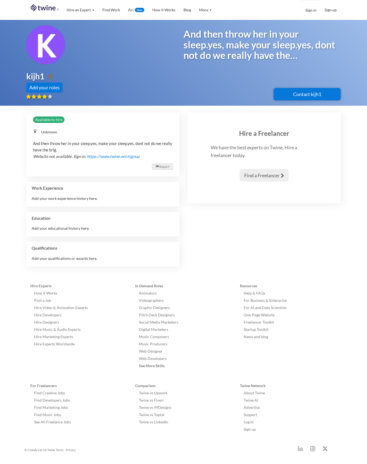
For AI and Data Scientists (265, 307)
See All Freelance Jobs (52, 422)
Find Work (111, 10)
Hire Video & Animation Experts (61, 307)
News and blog (256, 336)
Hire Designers (46, 322)
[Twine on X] (325, 450)
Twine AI (251, 400)
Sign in (310, 10)
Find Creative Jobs (49, 393)
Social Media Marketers (158, 322)
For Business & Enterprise (265, 300)
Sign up (331, 10)
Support (250, 414)
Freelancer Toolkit (259, 322)
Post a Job (42, 300)
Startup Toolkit (256, 329)
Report (162, 167)
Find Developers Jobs (52, 400)
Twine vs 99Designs (155, 407)
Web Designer (151, 351)
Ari (135, 10)
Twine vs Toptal (151, 414)
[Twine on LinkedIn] (300, 450)
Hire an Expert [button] (79, 10)
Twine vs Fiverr (151, 400)
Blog (187, 10)
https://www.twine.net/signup (113, 156)
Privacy (71, 450)
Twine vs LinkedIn (153, 422)
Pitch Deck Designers (157, 315)
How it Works (163, 10)
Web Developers (153, 358)
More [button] (203, 10)
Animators (148, 293)
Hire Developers (48, 315)
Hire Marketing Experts (53, 336)
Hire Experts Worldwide (54, 344)
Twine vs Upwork (153, 393)
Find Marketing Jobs (51, 407)
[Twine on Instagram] (312, 450)
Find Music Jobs (47, 414)
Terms (60, 450)
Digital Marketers (153, 329)
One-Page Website (259, 315)
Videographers (151, 300)
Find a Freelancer (264, 175)
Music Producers (153, 344)
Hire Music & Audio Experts (57, 329)
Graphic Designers (154, 307)
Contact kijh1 (307, 94)
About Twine (254, 393)
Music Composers (154, 336)
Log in (249, 422)
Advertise (252, 407)
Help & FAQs (254, 293)
